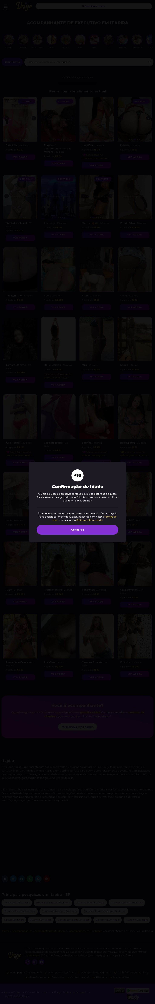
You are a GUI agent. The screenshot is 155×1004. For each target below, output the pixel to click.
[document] (77, 502)
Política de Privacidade (89, 520)
